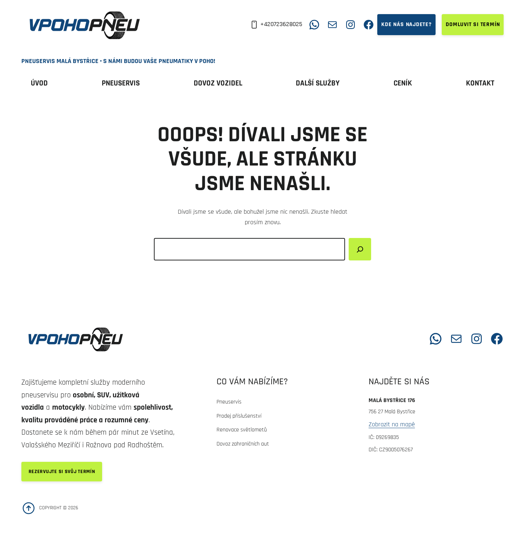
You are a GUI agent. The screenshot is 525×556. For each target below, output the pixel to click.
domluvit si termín (473, 24)
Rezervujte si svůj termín (62, 471)
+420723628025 (281, 24)
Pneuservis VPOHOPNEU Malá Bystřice (206, 338)
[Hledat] (360, 249)
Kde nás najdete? (406, 24)
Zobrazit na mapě (392, 424)
